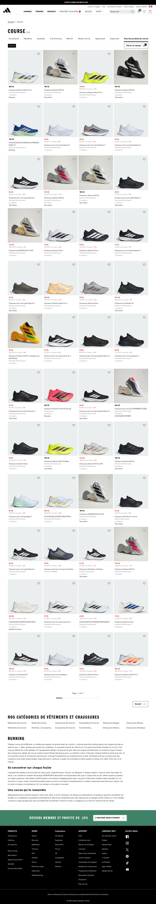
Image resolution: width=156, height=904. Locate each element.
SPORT (99, 12)
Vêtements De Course (17, 728)
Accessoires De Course (65, 728)
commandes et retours (114, 7)
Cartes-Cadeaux (129, 7)
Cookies (65, 894)
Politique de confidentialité (79, 894)
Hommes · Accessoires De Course (41, 728)
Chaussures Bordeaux (135, 728)
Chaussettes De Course (89, 723)
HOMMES (28, 12)
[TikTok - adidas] (136, 863)
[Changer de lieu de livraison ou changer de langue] (150, 7)
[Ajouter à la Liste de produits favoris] (38, 54)
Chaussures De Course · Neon (65, 723)
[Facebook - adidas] (136, 837)
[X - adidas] (136, 850)
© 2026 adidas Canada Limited (78, 901)
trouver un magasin (94, 7)
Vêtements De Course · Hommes (17, 723)
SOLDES (88, 12)
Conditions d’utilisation (99, 894)
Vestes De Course (39, 723)
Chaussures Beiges (111, 723)
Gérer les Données (54, 894)
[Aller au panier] (150, 12)
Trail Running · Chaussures (85, 728)
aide (103, 7)
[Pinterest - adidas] (136, 856)
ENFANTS (51, 12)
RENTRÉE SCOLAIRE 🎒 (70, 12)
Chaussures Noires (111, 728)
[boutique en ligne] (7, 10)
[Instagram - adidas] (136, 843)
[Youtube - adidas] (136, 870)
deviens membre (141, 7)
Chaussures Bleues (134, 723)
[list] (78, 39)
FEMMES (39, 12)
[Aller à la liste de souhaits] (144, 12)
